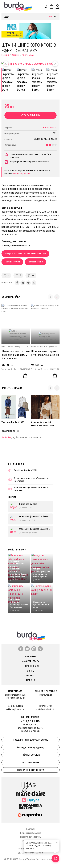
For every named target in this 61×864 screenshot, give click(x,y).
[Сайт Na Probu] (30, 815)
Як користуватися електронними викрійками (25, 253)
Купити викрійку (30, 115)
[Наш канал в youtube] (27, 648)
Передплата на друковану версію (30, 739)
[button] (57, 297)
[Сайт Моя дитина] (30, 799)
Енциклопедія (16, 464)
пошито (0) (25, 369)
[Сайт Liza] (30, 784)
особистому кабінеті (21, 173)
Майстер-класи (17, 549)
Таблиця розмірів (30, 754)
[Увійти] (57, 6)
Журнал (30, 675)
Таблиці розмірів (12, 262)
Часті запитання (35, 262)
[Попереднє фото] (6, 63)
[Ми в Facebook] (20, 648)
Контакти (30, 829)
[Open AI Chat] (55, 858)
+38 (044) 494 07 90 (15, 698)
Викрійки (16, 55)
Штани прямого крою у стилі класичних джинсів (45, 353)
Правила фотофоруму (30, 836)
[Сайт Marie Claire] (30, 793)
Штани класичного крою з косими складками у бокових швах (15, 355)
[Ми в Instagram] (33, 648)
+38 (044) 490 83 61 (46, 709)
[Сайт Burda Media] (30, 806)
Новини (30, 680)
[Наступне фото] (55, 63)
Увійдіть (6, 437)
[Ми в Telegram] (40, 648)
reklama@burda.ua (15, 709)
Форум (12, 497)
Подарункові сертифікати (30, 769)
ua (50, 16)
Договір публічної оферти (30, 852)
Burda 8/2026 (37, 347)
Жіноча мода (28, 55)
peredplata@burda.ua (15, 695)
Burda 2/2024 (50, 127)
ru (55, 16)
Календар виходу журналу (30, 747)
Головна (5, 55)
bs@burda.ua (46, 695)
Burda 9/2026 (7, 347)
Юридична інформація (30, 833)
